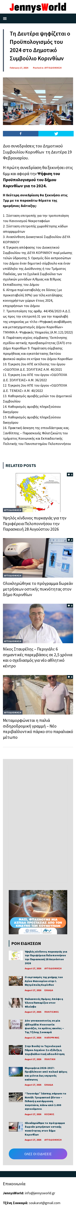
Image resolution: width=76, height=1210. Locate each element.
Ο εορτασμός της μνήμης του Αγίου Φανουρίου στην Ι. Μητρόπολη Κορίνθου (44, 981)
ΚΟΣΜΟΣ (49, 1114)
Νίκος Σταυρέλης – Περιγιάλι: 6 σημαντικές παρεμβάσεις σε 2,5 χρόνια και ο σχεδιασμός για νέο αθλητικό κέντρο (37, 657)
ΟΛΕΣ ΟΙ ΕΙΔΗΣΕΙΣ (38, 1154)
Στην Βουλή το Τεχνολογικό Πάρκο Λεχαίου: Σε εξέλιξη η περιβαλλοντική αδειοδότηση (45, 1050)
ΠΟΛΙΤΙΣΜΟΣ (51, 1011)
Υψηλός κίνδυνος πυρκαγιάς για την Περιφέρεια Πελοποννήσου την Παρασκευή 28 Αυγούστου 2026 (34, 523)
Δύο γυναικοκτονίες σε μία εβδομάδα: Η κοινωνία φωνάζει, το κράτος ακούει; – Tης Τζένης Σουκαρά (44, 1026)
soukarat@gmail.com (44, 1203)
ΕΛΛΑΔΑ (48, 990)
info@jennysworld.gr (40, 1193)
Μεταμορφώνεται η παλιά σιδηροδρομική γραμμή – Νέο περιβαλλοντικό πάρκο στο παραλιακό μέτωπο (38, 729)
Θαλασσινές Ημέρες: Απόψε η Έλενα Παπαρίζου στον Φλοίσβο (44, 1002)
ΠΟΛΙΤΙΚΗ (49, 1059)
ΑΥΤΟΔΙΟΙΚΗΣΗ (53, 67)
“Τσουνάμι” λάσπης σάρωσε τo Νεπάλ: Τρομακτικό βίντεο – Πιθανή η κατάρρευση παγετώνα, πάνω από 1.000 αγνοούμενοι (45, 1101)
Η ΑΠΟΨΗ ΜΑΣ (51, 1037)
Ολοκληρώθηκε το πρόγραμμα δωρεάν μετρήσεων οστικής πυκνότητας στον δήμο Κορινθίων (38, 589)
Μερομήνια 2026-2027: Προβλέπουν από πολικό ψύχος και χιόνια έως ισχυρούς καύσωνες (46, 1073)
